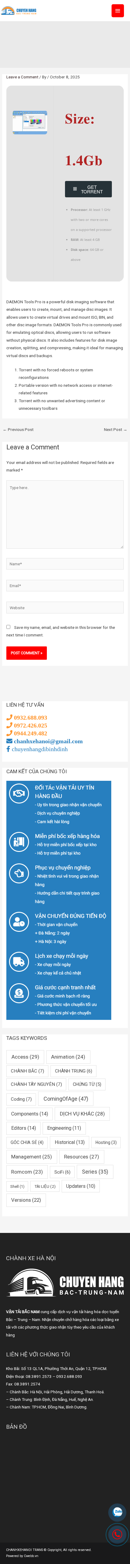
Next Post (115, 429)
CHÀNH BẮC (27, 1071)
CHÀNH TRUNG (73, 1071)
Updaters (80, 1186)
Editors (23, 1128)
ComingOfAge (66, 1099)
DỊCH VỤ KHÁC (82, 1114)
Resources (81, 1157)
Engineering (64, 1128)
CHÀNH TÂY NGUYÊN (36, 1084)
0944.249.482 (29, 733)
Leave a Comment (22, 76)
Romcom (27, 1172)
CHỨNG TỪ (87, 1084)
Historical (70, 1142)
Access (25, 1057)
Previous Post (18, 429)
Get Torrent (92, 189)
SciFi (62, 1172)
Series (95, 1172)
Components (29, 1114)
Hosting (106, 1142)
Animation (68, 1057)
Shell (17, 1186)
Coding (21, 1099)
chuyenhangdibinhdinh (39, 749)
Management (31, 1157)
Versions (26, 1200)
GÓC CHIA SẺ (27, 1142)
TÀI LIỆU (45, 1186)
